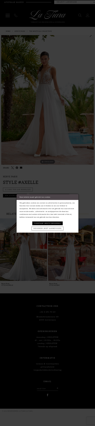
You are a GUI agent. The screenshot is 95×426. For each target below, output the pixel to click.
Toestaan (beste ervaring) (47, 223)
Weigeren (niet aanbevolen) (48, 228)
